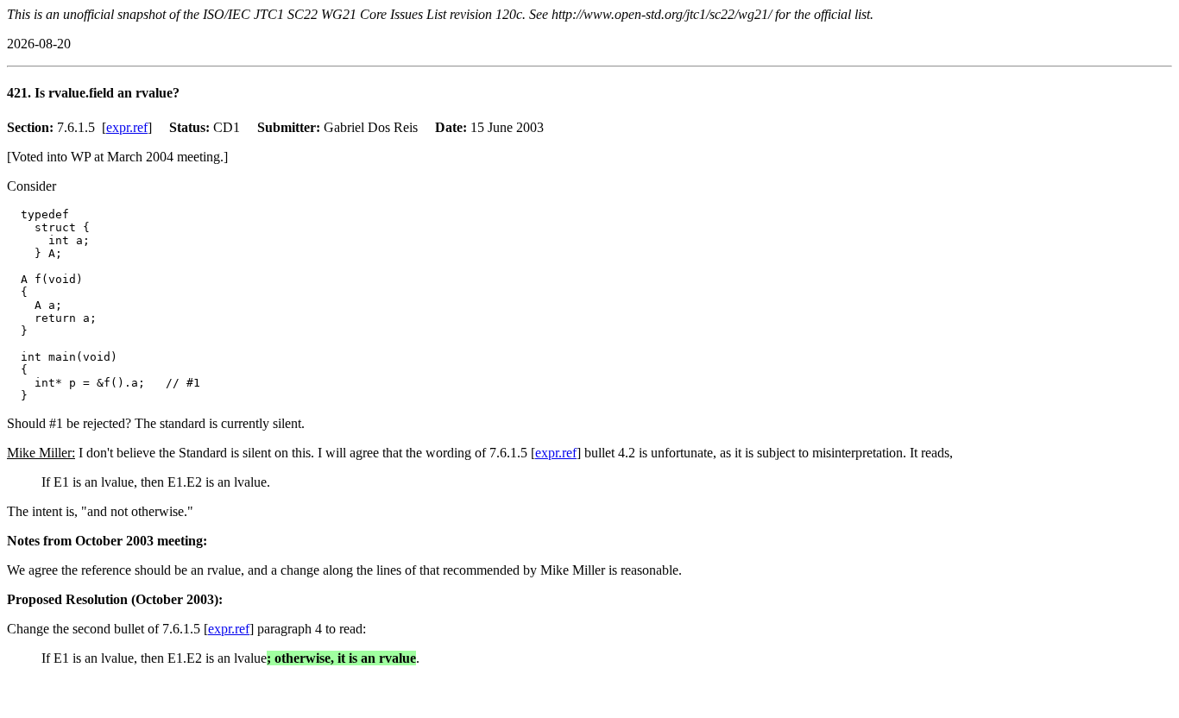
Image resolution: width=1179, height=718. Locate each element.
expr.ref (127, 127)
